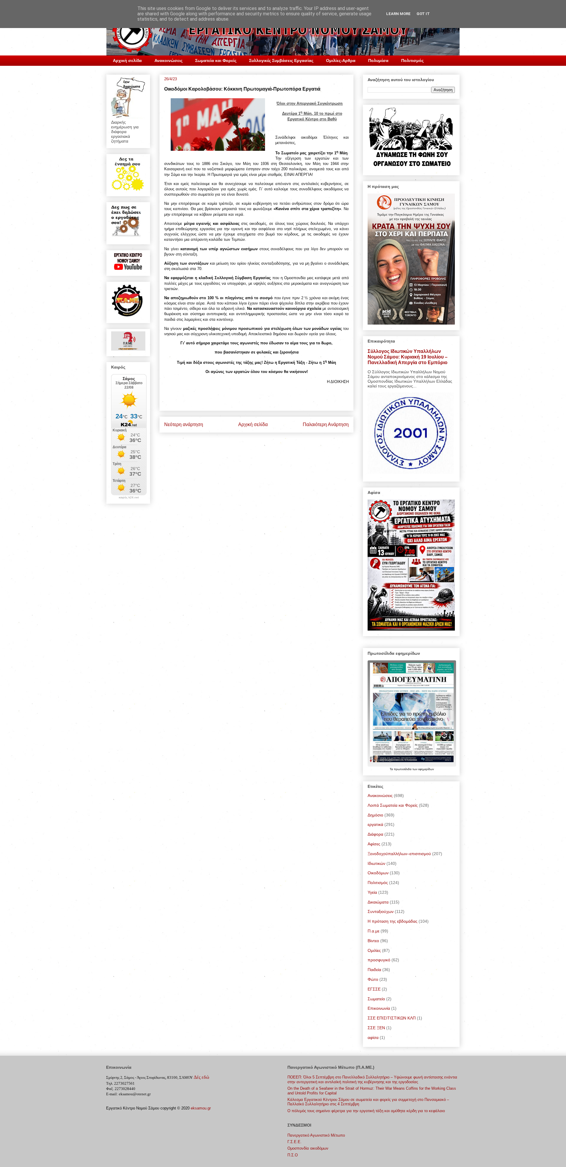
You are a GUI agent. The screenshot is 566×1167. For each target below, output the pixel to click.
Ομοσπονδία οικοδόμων (307, 1148)
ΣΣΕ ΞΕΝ (376, 1027)
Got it (423, 14)
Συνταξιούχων (381, 911)
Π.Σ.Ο (292, 1155)
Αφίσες (374, 844)
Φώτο (373, 979)
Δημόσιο (375, 815)
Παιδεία (374, 969)
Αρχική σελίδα (127, 60)
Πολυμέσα (378, 60)
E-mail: (112, 1094)
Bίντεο (373, 940)
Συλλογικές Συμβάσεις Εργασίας (281, 60)
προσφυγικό (379, 960)
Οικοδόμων (378, 872)
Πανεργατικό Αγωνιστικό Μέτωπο (316, 1135)
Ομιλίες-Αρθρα (341, 60)
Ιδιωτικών (376, 863)
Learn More (398, 14)
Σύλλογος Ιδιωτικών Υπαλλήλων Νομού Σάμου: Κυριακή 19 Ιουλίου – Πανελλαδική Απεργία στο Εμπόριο (407, 356)
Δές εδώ (201, 1077)
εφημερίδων (426, 769)
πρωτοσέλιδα (403, 769)
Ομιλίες (374, 950)
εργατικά (375, 824)
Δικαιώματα (378, 902)
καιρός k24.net (129, 497)
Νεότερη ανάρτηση (183, 424)
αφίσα (373, 1037)
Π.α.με (373, 931)
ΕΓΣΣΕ (374, 989)
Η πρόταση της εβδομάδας (392, 921)
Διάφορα (375, 834)
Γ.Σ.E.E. (294, 1142)
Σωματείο (376, 998)
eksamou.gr (201, 1108)
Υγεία (372, 892)
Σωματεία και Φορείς (215, 60)
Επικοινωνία (379, 1008)
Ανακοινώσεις (168, 60)
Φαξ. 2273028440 (120, 1088)
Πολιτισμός (412, 60)
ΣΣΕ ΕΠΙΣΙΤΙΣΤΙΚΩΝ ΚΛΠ (392, 1018)
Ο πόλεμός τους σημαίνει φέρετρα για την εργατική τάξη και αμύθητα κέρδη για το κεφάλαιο (366, 1111)
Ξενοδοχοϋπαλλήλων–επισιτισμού (399, 853)
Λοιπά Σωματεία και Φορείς (393, 805)
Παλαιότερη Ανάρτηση (326, 424)
